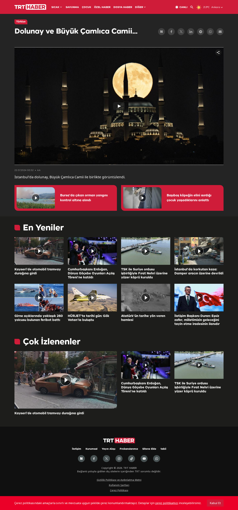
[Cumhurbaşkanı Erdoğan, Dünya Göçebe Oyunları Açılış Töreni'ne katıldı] (92, 251)
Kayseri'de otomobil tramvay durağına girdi (37, 271)
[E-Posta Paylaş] (220, 31)
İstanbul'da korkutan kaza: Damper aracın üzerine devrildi (198, 271)
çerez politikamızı (166, 503)
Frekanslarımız (129, 449)
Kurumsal (91, 449)
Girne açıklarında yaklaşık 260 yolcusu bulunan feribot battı (38, 318)
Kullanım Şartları (119, 485)
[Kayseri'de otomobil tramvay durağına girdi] (39, 251)
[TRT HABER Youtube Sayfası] (144, 458)
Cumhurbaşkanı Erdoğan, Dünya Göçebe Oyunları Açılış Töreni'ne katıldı (91, 273)
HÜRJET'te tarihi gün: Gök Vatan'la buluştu (88, 318)
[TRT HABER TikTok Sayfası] (131, 458)
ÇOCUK (86, 7)
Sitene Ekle (149, 449)
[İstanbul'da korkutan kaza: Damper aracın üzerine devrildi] (199, 251)
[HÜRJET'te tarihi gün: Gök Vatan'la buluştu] (92, 297)
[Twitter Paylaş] (181, 31)
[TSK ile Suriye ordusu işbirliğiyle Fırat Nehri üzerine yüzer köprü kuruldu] (145, 251)
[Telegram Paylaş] (200, 31)
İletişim (76, 449)
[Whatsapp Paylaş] (210, 31)
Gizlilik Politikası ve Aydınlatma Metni (119, 480)
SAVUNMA (72, 7)
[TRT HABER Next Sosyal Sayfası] (81, 458)
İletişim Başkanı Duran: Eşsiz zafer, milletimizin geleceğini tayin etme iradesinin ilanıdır (197, 320)
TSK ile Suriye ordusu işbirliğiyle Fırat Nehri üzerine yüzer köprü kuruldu (144, 273)
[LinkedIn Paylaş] (190, 31)
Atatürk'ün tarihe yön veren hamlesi (143, 318)
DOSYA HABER (122, 7)
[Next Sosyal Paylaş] (161, 31)
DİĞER (139, 7)
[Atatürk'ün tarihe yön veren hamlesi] (145, 297)
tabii (163, 449)
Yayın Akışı (108, 449)
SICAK (55, 7)
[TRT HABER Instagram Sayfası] (119, 458)
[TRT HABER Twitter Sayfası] (106, 458)
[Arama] (193, 7)
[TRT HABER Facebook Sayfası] (93, 458)
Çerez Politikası (119, 490)
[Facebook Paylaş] (171, 31)
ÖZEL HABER (102, 7)
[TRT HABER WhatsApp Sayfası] (156, 458)
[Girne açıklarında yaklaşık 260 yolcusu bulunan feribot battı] (39, 297)
